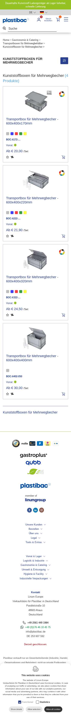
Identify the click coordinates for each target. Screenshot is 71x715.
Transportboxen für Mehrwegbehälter (23, 43)
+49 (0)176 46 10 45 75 (38, 627)
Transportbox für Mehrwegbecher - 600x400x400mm (32, 358)
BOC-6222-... (13, 218)
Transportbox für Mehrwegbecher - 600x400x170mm (32, 121)
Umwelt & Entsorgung (34, 569)
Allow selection (34, 709)
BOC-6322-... (13, 297)
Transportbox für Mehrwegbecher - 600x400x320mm (32, 279)
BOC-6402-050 (14, 376)
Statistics (45, 702)
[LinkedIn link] (36, 510)
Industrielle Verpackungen (34, 578)
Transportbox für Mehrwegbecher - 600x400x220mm (32, 200)
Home (6, 40)
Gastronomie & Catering (25, 40)
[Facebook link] (30, 510)
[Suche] (4, 29)
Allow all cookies (53, 709)
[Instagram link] (41, 510)
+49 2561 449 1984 (37, 622)
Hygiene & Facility (34, 573)
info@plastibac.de (35, 631)
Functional (27, 702)
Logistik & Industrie (33, 560)
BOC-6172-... (13, 139)
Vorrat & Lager (34, 556)
